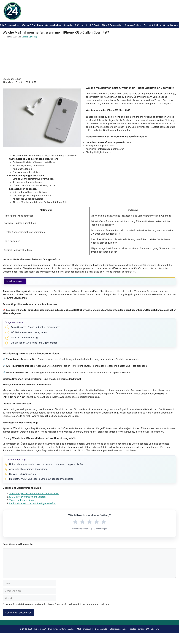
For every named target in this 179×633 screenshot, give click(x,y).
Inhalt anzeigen (14, 281)
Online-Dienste (170, 25)
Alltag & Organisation (112, 25)
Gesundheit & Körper (73, 25)
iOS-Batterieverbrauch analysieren (27, 496)
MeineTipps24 (39, 629)
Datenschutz (101, 629)
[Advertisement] (89, 58)
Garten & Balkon (53, 25)
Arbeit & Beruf (92, 25)
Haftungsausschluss (118, 629)
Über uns (155, 629)
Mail (79, 629)
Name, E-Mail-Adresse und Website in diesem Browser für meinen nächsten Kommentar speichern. (58, 604)
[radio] (75, 522)
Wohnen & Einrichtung (32, 25)
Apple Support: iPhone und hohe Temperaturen (34, 493)
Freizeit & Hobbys (152, 25)
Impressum (88, 629)
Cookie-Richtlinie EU (139, 629)
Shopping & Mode (133, 25)
